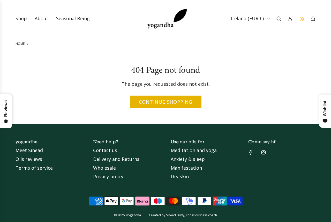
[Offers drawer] (301, 18)
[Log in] (290, 18)
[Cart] (313, 18)
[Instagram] (263, 152)
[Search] (278, 18)
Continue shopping (165, 102)
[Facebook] (251, 152)
